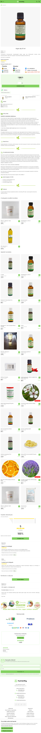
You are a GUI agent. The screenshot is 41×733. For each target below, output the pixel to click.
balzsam (6, 162)
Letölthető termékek (30, 716)
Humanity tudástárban (15, 164)
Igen (15, 554)
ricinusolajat (3, 158)
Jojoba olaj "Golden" (24, 300)
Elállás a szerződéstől (11, 714)
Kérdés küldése (20, 579)
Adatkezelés (10, 708)
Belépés (30, 710)
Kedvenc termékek (30, 714)
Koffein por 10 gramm (4, 377)
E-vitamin (2, 274)
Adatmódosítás (30, 711)
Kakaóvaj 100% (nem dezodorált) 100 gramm (28, 454)
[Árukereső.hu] (10, 623)
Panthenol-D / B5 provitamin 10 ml (6, 300)
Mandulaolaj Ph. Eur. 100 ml (25, 220)
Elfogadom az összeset (7, 730)
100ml (22, 174)
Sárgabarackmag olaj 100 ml (25, 351)
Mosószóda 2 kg (23, 505)
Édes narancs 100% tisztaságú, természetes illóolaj (8, 480)
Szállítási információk (11, 711)
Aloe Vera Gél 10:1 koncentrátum (6, 428)
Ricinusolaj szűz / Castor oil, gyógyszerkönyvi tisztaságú (8, 326)
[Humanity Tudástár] (20, 604)
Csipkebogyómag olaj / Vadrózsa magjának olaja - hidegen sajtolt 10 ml (29, 378)
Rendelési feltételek (10, 713)
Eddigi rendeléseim (30, 713)
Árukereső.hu (10, 625)
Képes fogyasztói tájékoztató (10, 716)
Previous (2, 650)
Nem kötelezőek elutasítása (7, 728)
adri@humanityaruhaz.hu (21, 693)
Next (38, 650)
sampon (2, 162)
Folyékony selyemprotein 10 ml (6, 454)
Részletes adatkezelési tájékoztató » (7, 725)
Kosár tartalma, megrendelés (10, 710)
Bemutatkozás (10, 718)
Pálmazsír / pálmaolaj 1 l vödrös (6, 220)
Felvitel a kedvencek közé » (5, 92)
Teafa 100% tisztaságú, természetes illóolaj (28, 403)
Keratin (22, 325)
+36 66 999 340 (21, 690)
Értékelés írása (20, 538)
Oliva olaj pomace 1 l (4, 246)
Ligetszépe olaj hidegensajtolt (26, 428)
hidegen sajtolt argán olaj (11, 127)
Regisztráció (30, 708)
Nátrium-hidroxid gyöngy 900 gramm (7, 403)
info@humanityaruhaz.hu (21, 700)
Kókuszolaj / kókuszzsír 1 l (5, 351)
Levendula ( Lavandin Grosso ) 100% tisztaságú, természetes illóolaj (29, 480)
